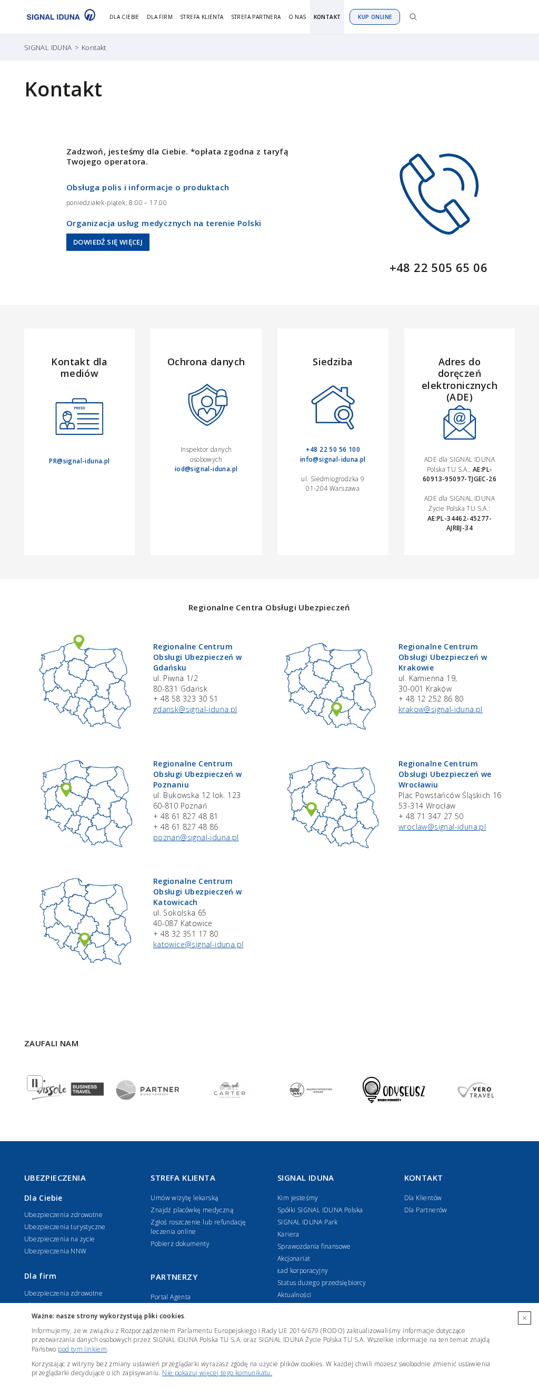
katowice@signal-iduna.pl (198, 944)
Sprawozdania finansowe (314, 1246)
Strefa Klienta (202, 17)
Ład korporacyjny (302, 1270)
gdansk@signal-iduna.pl (195, 709)
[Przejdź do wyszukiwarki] (413, 17)
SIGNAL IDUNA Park (307, 1222)
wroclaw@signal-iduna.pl (442, 827)
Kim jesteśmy (297, 1197)
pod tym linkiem (82, 1349)
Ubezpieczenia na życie (59, 1238)
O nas (297, 17)
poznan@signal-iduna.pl (196, 837)
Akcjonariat (293, 1258)
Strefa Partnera (256, 17)
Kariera (288, 1234)
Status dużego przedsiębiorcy (321, 1282)
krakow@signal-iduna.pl (440, 709)
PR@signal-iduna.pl (79, 460)
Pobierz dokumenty (180, 1243)
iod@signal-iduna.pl (206, 468)
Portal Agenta (171, 1296)
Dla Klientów (423, 1197)
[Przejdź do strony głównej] (58, 17)
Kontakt (327, 17)
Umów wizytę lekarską (184, 1197)
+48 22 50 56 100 (333, 449)
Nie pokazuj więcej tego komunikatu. (217, 1372)
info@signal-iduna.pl (333, 459)
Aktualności (294, 1294)
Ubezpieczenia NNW (55, 1251)
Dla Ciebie (124, 17)
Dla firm (160, 17)
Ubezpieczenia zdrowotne (63, 1214)
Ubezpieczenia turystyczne (65, 1226)
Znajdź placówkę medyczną (192, 1209)
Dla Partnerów (425, 1209)
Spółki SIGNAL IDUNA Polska (320, 1209)
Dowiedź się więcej (108, 242)
